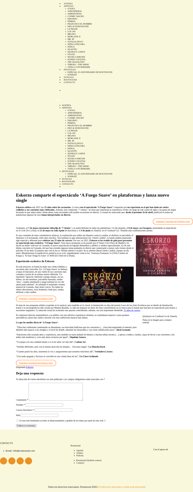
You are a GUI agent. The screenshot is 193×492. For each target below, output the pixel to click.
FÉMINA (72, 21)
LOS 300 (71, 31)
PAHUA (71, 47)
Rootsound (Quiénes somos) (88, 460)
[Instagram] (3, 460)
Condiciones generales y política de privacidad (121, 487)
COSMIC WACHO (76, 16)
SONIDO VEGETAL (77, 59)
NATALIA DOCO (75, 42)
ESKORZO (72, 19)
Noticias (67, 179)
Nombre (20, 405)
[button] (114, 100)
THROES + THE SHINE (78, 64)
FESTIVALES (70, 69)
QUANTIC (72, 49)
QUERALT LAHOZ (76, 52)
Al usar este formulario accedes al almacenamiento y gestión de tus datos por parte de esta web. (62, 420)
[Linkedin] (20, 460)
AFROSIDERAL (75, 11)
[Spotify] (11, 460)
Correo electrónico (25, 410)
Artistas (67, 108)
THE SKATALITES (76, 62)
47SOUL (71, 8)
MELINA (72, 34)
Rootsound (68, 181)
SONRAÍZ (72, 176)
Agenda (66, 105)
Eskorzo (29, 367)
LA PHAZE (73, 29)
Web (18, 415)
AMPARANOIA (75, 14)
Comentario (22, 400)
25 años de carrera (132, 310)
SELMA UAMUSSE (76, 57)
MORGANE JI (74, 36)
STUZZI (71, 54)
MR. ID (71, 39)
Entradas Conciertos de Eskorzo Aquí (173, 221)
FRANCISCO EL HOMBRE (80, 24)
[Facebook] (28, 460)
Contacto (69, 82)
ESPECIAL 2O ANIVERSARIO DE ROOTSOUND (90, 72)
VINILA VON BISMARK (79, 67)
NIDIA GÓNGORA (76, 44)
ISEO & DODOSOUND (78, 26)
